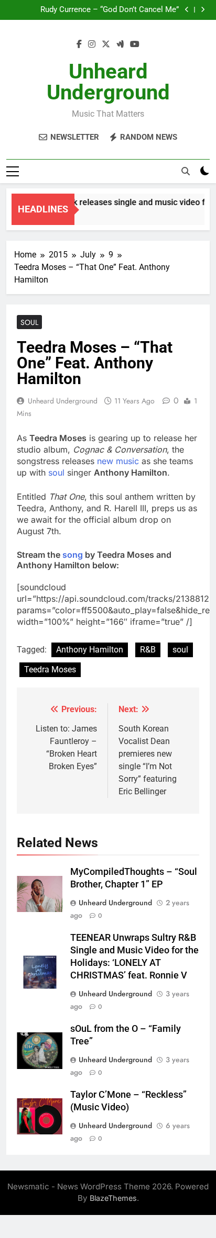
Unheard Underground (108, 82)
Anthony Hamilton (89, 650)
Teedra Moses (50, 669)
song (72, 554)
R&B (148, 650)
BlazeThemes (113, 1198)
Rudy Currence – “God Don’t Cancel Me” (109, 10)
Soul (29, 322)
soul (56, 472)
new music (118, 461)
